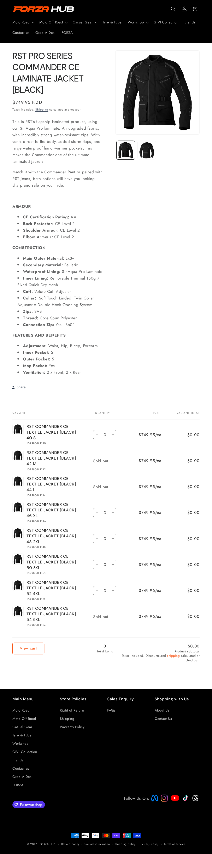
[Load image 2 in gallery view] (146, 150)
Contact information (97, 844)
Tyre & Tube (22, 735)
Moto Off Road (24, 718)
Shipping (41, 109)
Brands (17, 760)
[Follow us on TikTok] (185, 801)
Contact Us (163, 718)
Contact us (20, 768)
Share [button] (21, 386)
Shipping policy (125, 844)
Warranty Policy (72, 726)
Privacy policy (150, 844)
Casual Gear (22, 726)
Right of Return (72, 710)
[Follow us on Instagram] (163, 800)
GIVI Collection (24, 751)
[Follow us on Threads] (195, 800)
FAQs (111, 710)
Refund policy (70, 844)
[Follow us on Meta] (153, 801)
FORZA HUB (47, 844)
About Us (162, 710)
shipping (173, 655)
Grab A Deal (22, 776)
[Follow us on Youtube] (174, 806)
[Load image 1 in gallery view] (126, 150)
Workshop (20, 743)
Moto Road (21, 710)
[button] (23, 22)
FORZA (18, 784)
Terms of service (174, 844)
